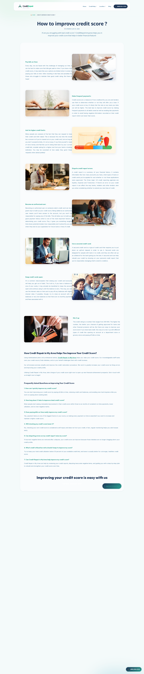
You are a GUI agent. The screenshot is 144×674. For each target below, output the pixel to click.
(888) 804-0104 (120, 6)
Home (84, 6)
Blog (109, 6)
